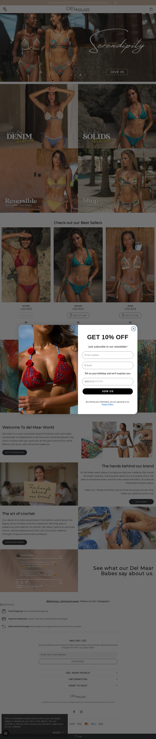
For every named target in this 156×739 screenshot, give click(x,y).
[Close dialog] (133, 328)
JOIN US (108, 391)
